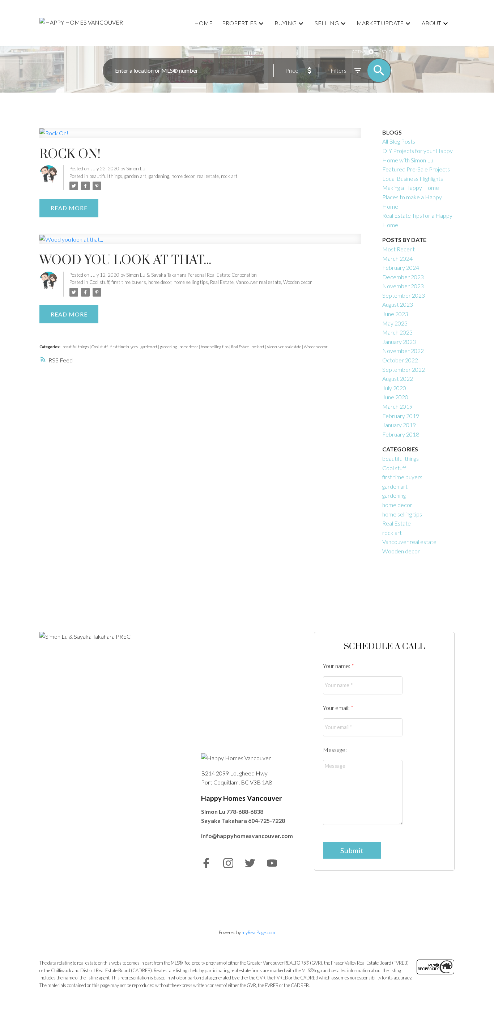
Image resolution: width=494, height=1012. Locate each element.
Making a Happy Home (410, 187)
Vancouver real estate (258, 282)
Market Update (380, 23)
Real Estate (222, 282)
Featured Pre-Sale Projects (416, 169)
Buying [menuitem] (285, 23)
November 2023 (403, 285)
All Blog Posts (398, 141)
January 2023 (399, 341)
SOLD (387, 51)
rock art (229, 176)
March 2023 (397, 332)
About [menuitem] (431, 23)
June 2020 (395, 397)
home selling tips (191, 282)
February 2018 (400, 434)
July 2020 (394, 387)
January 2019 (399, 424)
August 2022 (397, 378)
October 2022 (400, 360)
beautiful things (105, 176)
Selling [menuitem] (327, 23)
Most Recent (398, 249)
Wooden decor (297, 282)
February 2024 (400, 267)
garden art (135, 176)
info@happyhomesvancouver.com (247, 835)
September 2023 (403, 295)
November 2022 (403, 350)
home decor (183, 176)
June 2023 (395, 313)
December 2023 (403, 276)
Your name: (337, 665)
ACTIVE (359, 51)
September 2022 (403, 369)
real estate (208, 176)
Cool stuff (99, 282)
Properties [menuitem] (239, 23)
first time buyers (128, 282)
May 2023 (395, 323)
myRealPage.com (258, 932)
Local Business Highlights (412, 178)
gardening (159, 176)
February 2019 (400, 415)
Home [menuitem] (203, 23)
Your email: (337, 707)
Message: (335, 749)
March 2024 (397, 258)
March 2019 (397, 406)
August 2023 (397, 304)
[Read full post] (200, 137)
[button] (206, 863)
